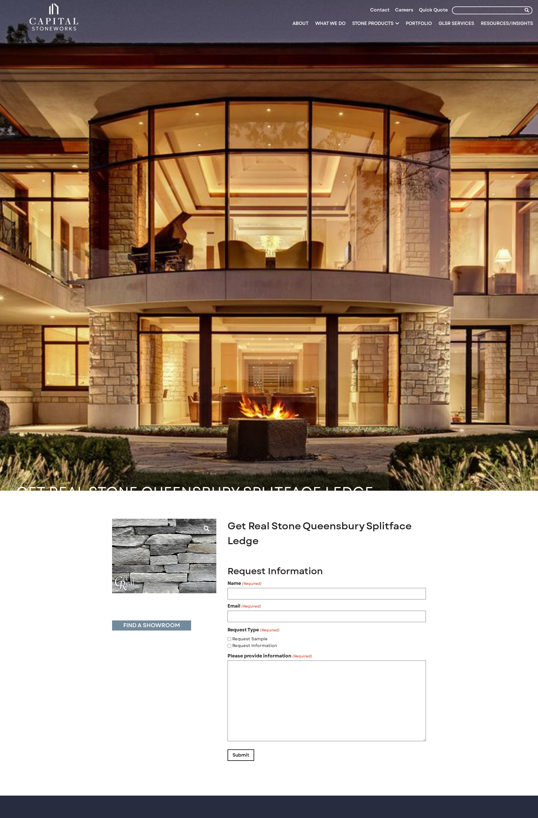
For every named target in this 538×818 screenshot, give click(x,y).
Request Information (254, 646)
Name (245, 583)
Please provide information (270, 656)
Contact (379, 10)
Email (244, 606)
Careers (404, 10)
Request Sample (250, 639)
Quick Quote (433, 10)
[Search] (527, 10)
